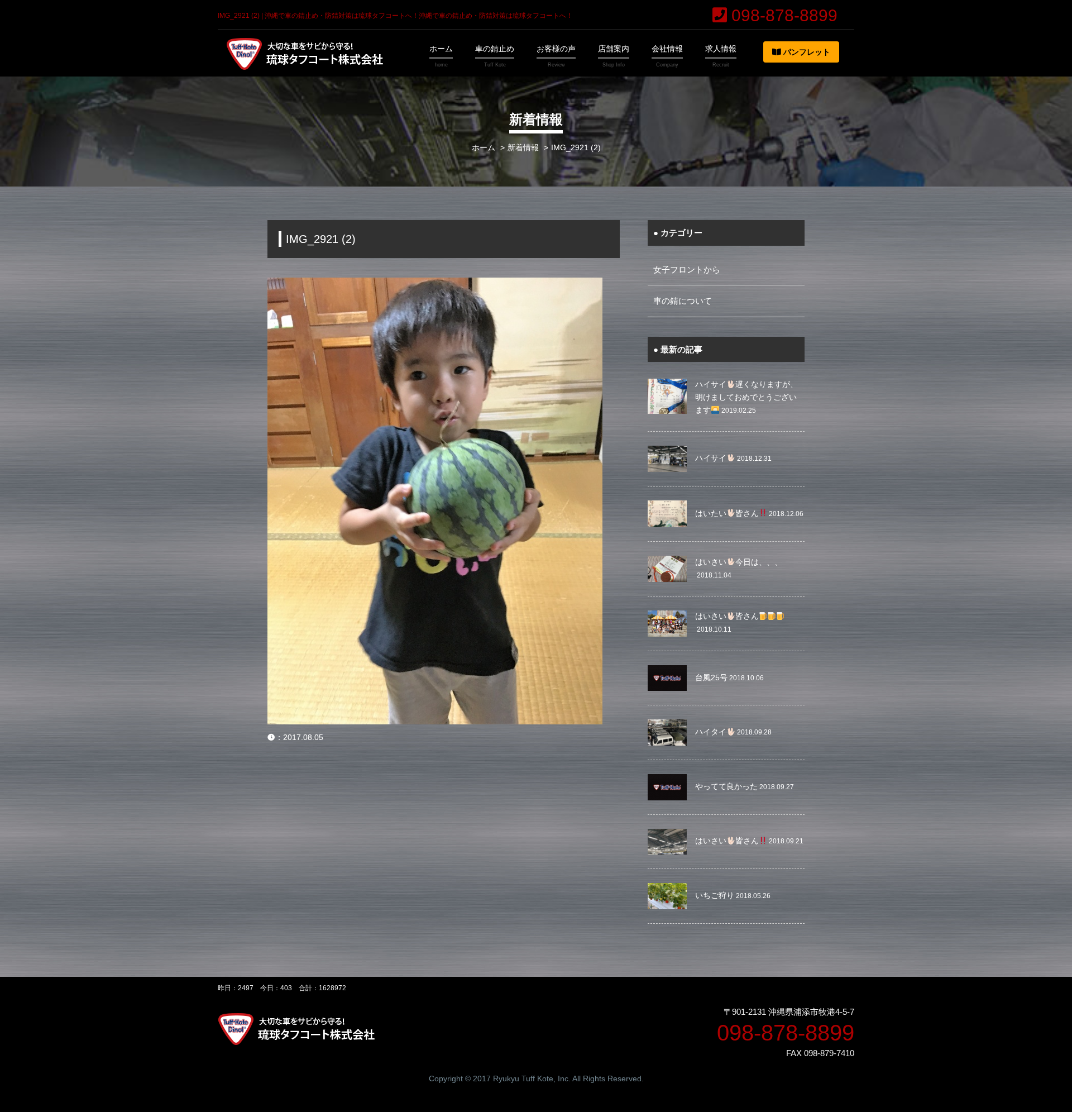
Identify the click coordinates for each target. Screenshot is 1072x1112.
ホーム (441, 48)
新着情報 (523, 148)
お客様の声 (556, 48)
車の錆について (682, 301)
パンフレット (805, 51)
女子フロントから (686, 269)
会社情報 (667, 48)
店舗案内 (613, 48)
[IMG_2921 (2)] (434, 284)
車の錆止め (494, 48)
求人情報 (720, 48)
